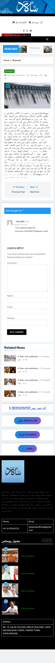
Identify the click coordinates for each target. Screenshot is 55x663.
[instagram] (27, 30)
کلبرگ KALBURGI (27, 434)
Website (11, 318)
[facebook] (23, 30)
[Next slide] (49, 540)
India (23, 556)
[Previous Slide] (44, 540)
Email (9, 307)
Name (10, 296)
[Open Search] (47, 39)
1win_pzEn (20, 221)
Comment (12, 263)
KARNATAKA (30, 556)
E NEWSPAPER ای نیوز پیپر (27, 408)
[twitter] (31, 30)
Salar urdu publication (16, 75)
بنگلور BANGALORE (27, 420)
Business (9, 71)
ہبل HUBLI (27, 448)
